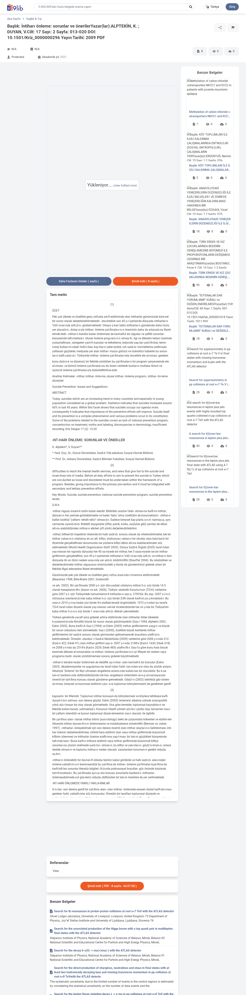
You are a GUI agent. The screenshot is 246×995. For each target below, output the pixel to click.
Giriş (232, 6)
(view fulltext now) (125, 185)
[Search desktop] (190, 7)
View (56, 871)
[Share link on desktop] (220, 27)
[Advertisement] (25, 120)
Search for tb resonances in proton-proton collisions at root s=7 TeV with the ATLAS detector (114, 911)
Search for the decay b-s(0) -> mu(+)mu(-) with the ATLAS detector (97, 950)
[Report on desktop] (233, 27)
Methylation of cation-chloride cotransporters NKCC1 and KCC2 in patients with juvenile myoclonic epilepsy (209, 114)
